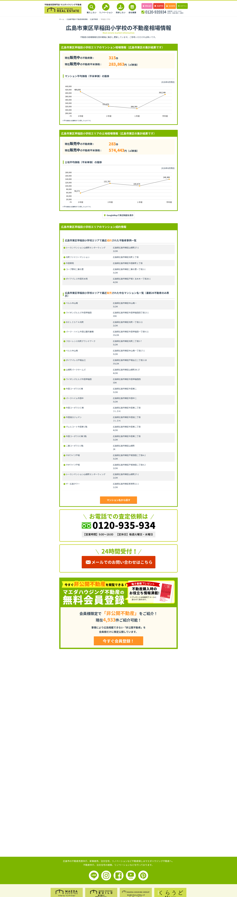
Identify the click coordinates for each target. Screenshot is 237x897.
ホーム (61, 19)
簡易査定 (148, 6)
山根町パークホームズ (76, 369)
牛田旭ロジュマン (74, 417)
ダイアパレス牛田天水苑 (77, 278)
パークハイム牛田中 (75, 398)
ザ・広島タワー (73, 483)
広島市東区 (94, 19)
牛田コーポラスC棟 (74, 388)
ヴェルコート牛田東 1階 (76, 426)
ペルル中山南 (72, 303)
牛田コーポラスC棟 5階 (76, 436)
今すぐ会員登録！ (118, 641)
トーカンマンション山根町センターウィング (85, 247)
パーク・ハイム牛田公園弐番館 (80, 331)
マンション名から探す (118, 500)
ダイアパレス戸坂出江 (76, 360)
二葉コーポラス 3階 (74, 445)
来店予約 (160, 6)
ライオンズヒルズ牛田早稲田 (79, 312)
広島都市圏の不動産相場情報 (77, 19)
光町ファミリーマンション (78, 257)
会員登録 (172, 6)
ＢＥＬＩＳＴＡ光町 (75, 322)
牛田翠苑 (70, 263)
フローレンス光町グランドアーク (80, 341)
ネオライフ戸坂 (73, 455)
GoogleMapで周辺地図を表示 (120, 215)
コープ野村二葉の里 (75, 269)
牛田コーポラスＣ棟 (75, 407)
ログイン (183, 6)
